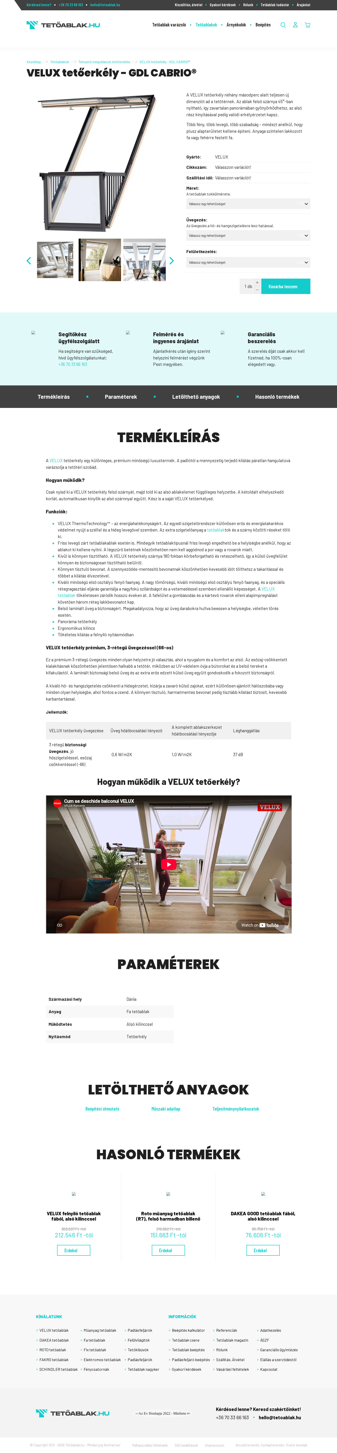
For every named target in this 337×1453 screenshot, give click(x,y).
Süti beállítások (186, 1445)
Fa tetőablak (94, 1340)
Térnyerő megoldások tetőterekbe (104, 61)
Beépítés (263, 24)
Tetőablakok (206, 24)
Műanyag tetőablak (100, 1330)
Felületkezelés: (201, 251)
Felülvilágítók (139, 1340)
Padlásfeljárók (140, 1330)
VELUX (56, 460)
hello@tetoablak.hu (105, 5)
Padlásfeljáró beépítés (191, 1359)
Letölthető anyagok (196, 396)
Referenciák (226, 1330)
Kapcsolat (269, 1369)
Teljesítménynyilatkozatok (236, 1108)
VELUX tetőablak (54, 1330)
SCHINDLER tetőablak (58, 1369)
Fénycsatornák (96, 1369)
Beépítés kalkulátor (188, 1330)
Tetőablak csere (185, 1340)
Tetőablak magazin (232, 1340)
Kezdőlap (34, 61)
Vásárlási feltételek (232, 1369)
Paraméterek (121, 396)
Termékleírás (54, 396)
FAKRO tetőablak (54, 1359)
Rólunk (248, 5)
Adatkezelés (270, 1330)
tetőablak (216, 529)
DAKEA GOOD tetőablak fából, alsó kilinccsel (263, 1216)
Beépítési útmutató (102, 1108)
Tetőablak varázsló (169, 24)
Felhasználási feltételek (150, 1445)
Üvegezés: (196, 219)
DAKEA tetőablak (54, 1340)
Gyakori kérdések (223, 5)
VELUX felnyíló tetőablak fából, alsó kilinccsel (74, 1216)
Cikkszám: (196, 167)
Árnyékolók (236, 24)
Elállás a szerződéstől (278, 1359)
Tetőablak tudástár (275, 5)
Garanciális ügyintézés (279, 1349)
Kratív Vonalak (296, 1445)
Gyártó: (193, 156)
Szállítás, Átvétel (230, 1359)
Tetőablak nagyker (143, 1369)
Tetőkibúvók (138, 1349)
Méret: (192, 188)
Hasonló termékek (277, 396)
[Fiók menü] (295, 24)
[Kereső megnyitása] (283, 25)
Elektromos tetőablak (102, 1359)
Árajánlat (303, 5)
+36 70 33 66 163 (71, 5)
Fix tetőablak (95, 1349)
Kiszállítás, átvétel (188, 5)
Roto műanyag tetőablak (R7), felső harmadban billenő (168, 1216)
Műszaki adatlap (166, 1108)
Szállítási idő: (200, 177)
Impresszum (214, 1445)
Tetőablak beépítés (188, 1349)
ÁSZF (264, 1340)
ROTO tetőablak (52, 1349)
